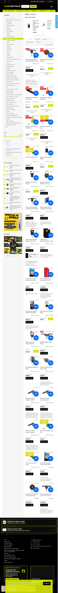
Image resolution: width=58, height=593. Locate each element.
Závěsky (8, 53)
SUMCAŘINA (8, 29)
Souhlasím (47, 583)
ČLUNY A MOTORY (10, 104)
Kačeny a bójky (10, 31)
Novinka (8, 145)
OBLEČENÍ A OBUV (10, 91)
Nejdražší (45, 39)
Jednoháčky (9, 50)
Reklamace (6, 553)
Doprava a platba (7, 546)
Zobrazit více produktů (39, 35)
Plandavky (9, 46)
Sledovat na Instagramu (14, 256)
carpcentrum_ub (36, 548)
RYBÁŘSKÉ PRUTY (10, 66)
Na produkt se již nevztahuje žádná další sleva (13, 153)
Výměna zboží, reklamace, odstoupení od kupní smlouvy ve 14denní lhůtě (14, 551)
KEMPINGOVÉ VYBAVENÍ (11, 76)
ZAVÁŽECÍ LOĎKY (9, 108)
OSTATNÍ (8, 119)
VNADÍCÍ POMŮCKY (10, 72)
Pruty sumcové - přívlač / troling (13, 59)
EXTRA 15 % (9, 155)
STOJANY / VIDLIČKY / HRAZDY (12, 80)
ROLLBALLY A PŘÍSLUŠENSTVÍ (12, 115)
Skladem (8, 141)
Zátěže (8, 42)
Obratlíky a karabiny (11, 65)
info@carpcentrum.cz (37, 540)
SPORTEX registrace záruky (10, 557)
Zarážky (8, 33)
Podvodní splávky (10, 36)
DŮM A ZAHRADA (9, 121)
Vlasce (8, 63)
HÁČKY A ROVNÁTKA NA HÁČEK (12, 83)
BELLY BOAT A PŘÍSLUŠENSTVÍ (12, 106)
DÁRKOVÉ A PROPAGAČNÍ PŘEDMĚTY (13, 123)
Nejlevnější (37, 39)
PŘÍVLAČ (8, 27)
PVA (7, 87)
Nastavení (11, 589)
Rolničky (8, 55)
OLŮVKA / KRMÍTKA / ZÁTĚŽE (12, 89)
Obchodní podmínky (8, 545)
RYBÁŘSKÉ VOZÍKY (10, 100)
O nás (5, 539)
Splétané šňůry (10, 57)
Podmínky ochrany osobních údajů (11, 548)
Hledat (33, 6)
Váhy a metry (9, 38)
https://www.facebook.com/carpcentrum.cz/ (42, 546)
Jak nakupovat (7, 541)
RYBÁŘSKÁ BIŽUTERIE (10, 85)
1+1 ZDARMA (8, 23)
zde (26, 585)
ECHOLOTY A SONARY (10, 110)
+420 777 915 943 (36, 542)
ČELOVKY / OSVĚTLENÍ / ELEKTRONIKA (14, 95)
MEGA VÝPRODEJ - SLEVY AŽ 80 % (13, 20)
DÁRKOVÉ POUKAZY (10, 25)
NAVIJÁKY (8, 68)
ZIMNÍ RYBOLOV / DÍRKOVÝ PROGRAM (14, 117)
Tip (7, 147)
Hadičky (8, 51)
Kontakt (5, 560)
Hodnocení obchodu (8, 562)
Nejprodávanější (29, 42)
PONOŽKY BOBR (9, 93)
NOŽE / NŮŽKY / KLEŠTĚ (11, 102)
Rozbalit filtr (12, 158)
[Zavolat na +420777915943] (6, 1)
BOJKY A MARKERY (10, 113)
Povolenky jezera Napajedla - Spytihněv (12, 559)
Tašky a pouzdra (10, 44)
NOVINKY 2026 (9, 22)
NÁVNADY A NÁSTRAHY (10, 70)
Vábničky (8, 35)
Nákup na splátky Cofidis (9, 555)
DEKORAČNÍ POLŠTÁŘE (11, 125)
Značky (6, 126)
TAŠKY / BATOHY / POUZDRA (12, 96)
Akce (8, 143)
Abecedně (38, 42)
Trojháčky (9, 48)
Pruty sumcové (10, 61)
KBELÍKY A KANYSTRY (10, 98)
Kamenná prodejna (8, 543)
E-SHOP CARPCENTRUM (9, 18)
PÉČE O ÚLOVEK (9, 81)
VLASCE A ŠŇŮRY (9, 74)
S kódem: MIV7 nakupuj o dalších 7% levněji (13, 149)
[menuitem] (9, 11)
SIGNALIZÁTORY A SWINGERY (12, 78)
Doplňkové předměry (11, 40)
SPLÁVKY (8, 111)
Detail (50, 68)
